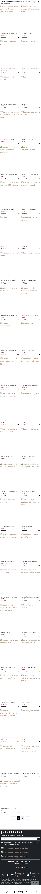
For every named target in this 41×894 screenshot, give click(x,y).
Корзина (38, 892)
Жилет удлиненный (29, 738)
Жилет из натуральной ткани (30, 174)
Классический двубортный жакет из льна (29, 526)
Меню (3, 892)
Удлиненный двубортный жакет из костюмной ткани (10, 738)
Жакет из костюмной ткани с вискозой (29, 210)
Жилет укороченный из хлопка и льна (30, 667)
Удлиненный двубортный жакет (10, 773)
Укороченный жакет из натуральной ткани (30, 491)
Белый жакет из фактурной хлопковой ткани (30, 33)
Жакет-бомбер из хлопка (9, 69)
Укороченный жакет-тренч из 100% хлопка (8, 210)
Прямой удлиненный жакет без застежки (8, 562)
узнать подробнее (20, 867)
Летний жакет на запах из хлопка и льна (30, 597)
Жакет (3, 245)
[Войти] (7, 892)
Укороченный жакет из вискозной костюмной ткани (30, 773)
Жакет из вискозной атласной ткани (8, 667)
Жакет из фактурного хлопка (29, 139)
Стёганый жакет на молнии (8, 526)
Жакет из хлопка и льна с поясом (9, 350)
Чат (35, 883)
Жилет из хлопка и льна (30, 69)
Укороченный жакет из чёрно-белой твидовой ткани (9, 33)
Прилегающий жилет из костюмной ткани (9, 491)
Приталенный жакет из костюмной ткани (9, 702)
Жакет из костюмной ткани (8, 280)
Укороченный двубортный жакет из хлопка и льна (8, 632)
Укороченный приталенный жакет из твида (30, 702)
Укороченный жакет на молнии (9, 315)
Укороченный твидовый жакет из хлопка (30, 315)
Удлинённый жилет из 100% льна (30, 562)
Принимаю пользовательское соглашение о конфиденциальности (21, 843)
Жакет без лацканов (29, 421)
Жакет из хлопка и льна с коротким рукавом (9, 174)
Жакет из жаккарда (29, 350)
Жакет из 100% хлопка (8, 104)
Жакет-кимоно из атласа (30, 245)
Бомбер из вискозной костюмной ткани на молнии (8, 808)
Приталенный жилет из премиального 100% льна (9, 139)
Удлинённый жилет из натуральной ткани (30, 386)
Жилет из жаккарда (29, 456)
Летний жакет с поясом (30, 632)
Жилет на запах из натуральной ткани (8, 456)
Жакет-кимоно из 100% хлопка (9, 597)
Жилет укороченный (29, 280)
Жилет (24, 104)
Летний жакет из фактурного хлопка (8, 421)
